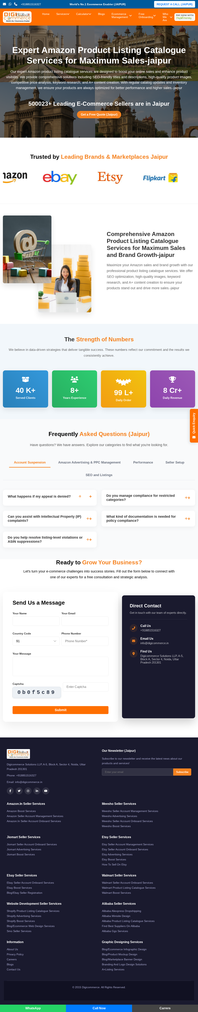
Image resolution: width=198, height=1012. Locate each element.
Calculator (82, 13)
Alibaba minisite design (116, 916)
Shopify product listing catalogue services (33, 910)
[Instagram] (28, 790)
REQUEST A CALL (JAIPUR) (175, 4)
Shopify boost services (21, 921)
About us (12, 949)
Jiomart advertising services (24, 849)
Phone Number (71, 633)
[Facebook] (10, 790)
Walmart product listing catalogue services (128, 887)
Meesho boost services (116, 826)
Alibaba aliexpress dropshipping (121, 910)
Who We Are (165, 17)
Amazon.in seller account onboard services (34, 821)
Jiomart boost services (21, 854)
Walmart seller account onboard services (127, 882)
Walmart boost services (116, 892)
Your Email (68, 613)
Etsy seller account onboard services (125, 849)
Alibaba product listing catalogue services (128, 921)
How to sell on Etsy (114, 864)
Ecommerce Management (120, 15)
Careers (12, 959)
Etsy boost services (114, 859)
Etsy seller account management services (128, 844)
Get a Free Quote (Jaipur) (99, 114)
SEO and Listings (99, 475)
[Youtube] (45, 790)
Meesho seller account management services (130, 811)
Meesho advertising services (119, 816)
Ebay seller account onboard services (30, 882)
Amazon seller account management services (35, 816)
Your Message (22, 653)
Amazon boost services (21, 811)
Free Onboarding (146, 15)
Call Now (99, 1008)
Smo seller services (19, 931)
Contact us (13, 969)
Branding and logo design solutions (124, 964)
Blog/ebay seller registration (24, 892)
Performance (143, 462)
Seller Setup (175, 462)
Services (61, 13)
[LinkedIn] (36, 790)
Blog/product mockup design (119, 954)
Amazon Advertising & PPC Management (89, 462)
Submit (61, 710)
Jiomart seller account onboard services (32, 844)
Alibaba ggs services (115, 931)
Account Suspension (30, 462)
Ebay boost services (19, 887)
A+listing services (113, 969)
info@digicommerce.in (154, 643)
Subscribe (182, 772)
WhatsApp (33, 1008)
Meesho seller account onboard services (127, 821)
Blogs (101, 13)
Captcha (18, 683)
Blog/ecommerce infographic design (124, 949)
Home (46, 13)
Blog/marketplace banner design (122, 959)
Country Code (22, 633)
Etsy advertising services (117, 854)
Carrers (165, 1008)
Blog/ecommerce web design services (31, 926)
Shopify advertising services (24, 916)
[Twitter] (19, 790)
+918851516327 (150, 630)
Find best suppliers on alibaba (121, 926)
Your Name (20, 613)
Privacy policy (15, 954)
